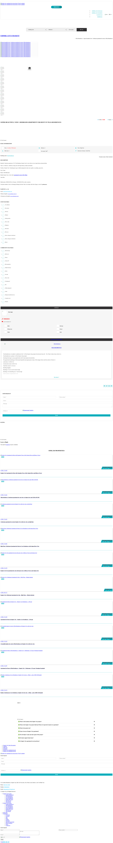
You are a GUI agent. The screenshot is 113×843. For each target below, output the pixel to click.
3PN (103, 541)
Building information (56, 339)
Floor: (79, 147)
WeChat (61, 325)
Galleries (5, 746)
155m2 (109, 663)
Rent (7, 818)
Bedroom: (43, 147)
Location (7, 816)
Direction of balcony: (82, 150)
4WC (106, 639)
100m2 (109, 492)
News (7, 824)
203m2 (108, 639)
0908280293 (6, 318)
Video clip (5, 747)
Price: (6, 147)
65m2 (109, 517)
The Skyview (8, 800)
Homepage (99, 16)
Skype (61, 329)
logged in (8, 444)
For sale (2, 578)
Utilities (7, 819)
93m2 (109, 468)
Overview (8, 814)
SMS (8, 325)
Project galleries (9, 823)
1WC (106, 517)
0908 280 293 (6, 842)
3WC (106, 541)
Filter (82, 29)
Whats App (9, 329)
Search (57, 7)
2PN (104, 468)
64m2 (109, 566)
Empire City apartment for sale (9, 750)
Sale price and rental (10, 821)
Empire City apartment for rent (9, 751)
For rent (2, 456)
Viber (8, 332)
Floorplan (8, 820)
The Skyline (8, 801)
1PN (104, 517)
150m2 (108, 688)
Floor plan (99, 14)
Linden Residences (10, 794)
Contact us (8, 825)
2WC (106, 468)
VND (110, 14)
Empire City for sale (97, 10)
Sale (7, 817)
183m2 (108, 541)
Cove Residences (9, 797)
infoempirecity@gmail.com (9, 789)
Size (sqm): (43, 151)
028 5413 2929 (7, 784)
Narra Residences (9, 798)
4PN (103, 639)
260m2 (108, 615)
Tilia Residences (10, 155)
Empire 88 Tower (9, 799)
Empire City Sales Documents (9, 745)
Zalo (61, 332)
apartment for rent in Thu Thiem (20, 175)
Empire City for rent (97, 12)
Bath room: (7, 150)
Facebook (5, 748)
